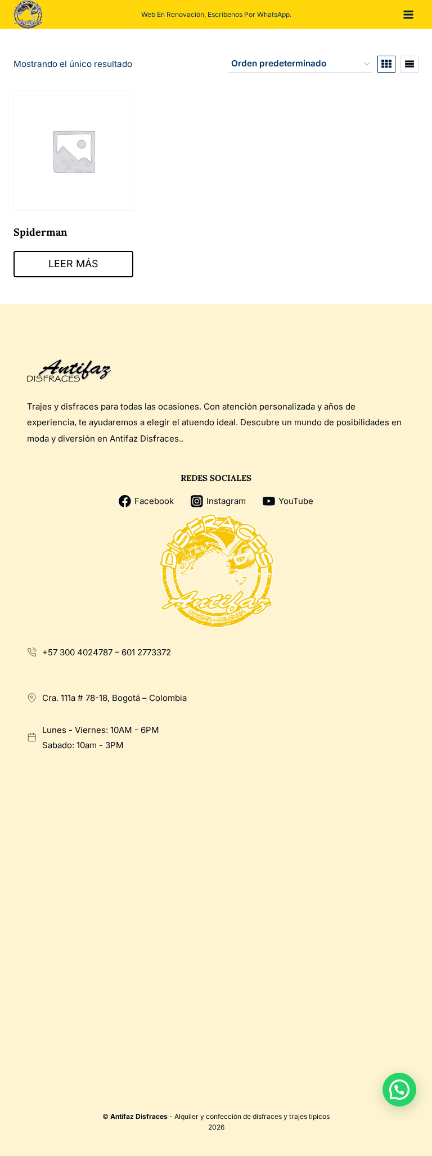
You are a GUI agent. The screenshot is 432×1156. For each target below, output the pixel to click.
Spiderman (40, 232)
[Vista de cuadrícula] (386, 64)
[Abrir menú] (408, 14)
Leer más (73, 263)
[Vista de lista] (409, 64)
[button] (399, 1089)
